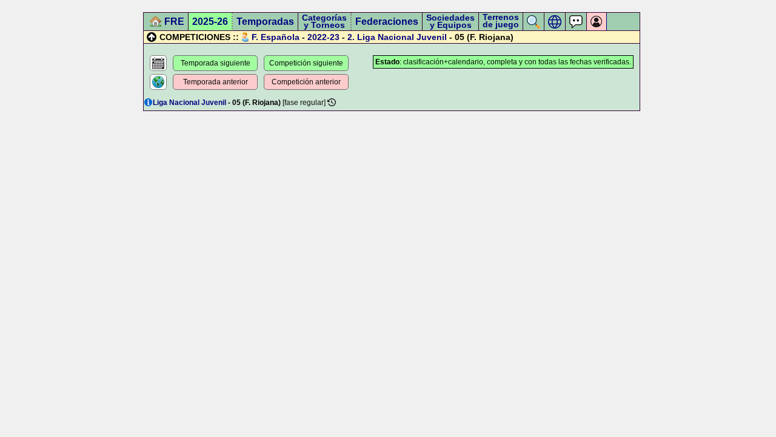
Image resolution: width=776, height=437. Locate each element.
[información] (148, 102)
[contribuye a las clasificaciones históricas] (331, 102)
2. (351, 37)
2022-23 (323, 37)
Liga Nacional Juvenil (402, 37)
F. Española (275, 37)
